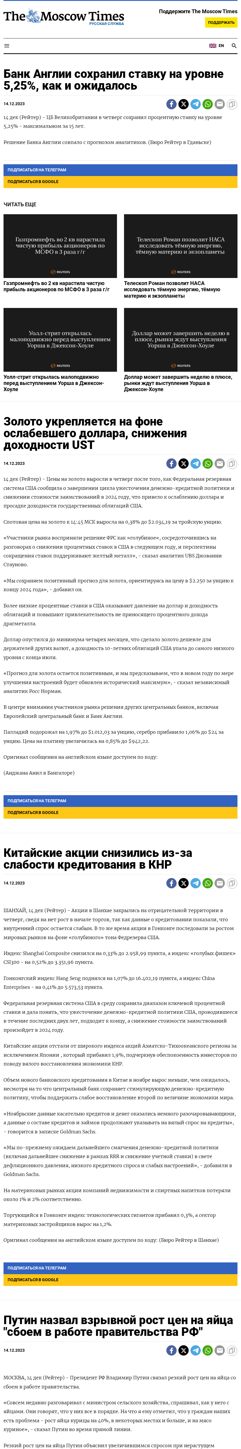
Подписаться (120, 758)
